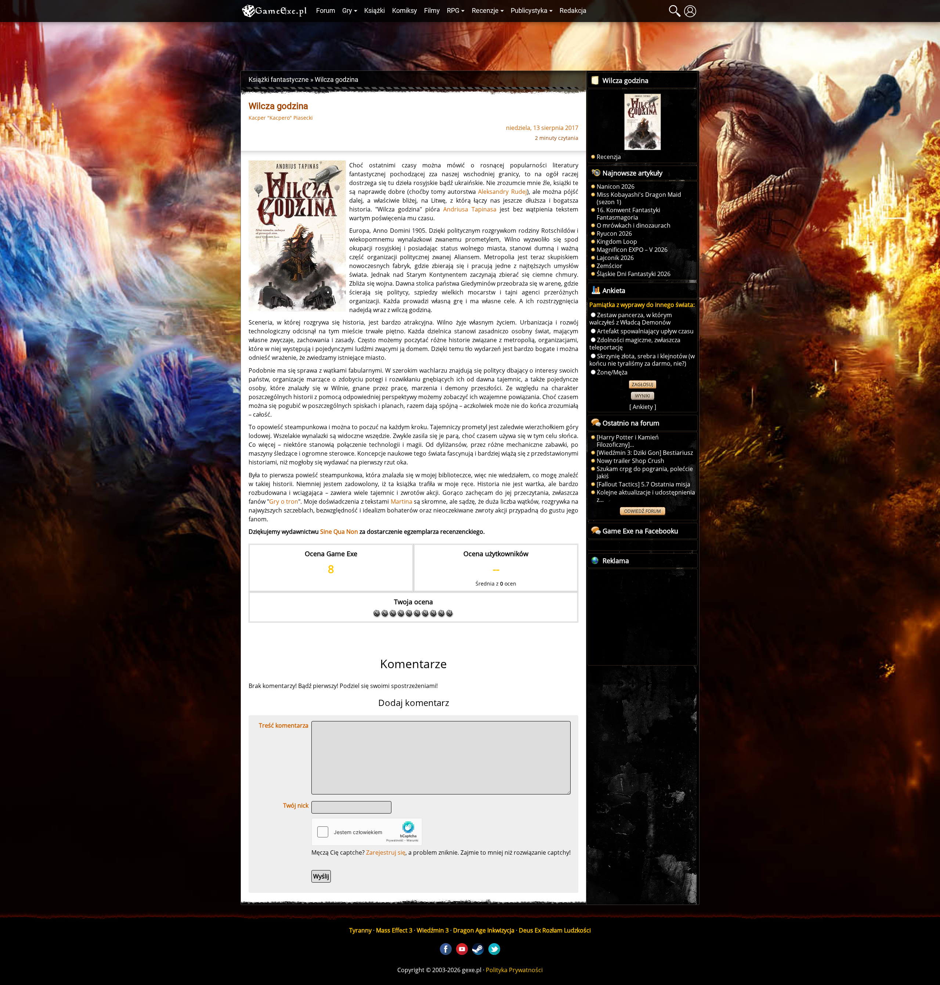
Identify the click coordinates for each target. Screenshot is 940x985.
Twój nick (295, 805)
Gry (347, 10)
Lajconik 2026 (615, 258)
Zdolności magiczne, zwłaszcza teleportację (634, 343)
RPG (453, 10)
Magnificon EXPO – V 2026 (632, 250)
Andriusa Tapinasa (469, 209)
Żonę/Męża (612, 372)
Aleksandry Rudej (502, 192)
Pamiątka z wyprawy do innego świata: (642, 305)
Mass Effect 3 (394, 930)
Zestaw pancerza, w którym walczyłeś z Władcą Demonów (630, 318)
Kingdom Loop (617, 242)
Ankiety (643, 407)
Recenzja (609, 157)
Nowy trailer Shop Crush (630, 461)
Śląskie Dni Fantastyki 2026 (633, 274)
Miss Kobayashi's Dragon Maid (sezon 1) (639, 198)
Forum (325, 10)
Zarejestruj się (385, 852)
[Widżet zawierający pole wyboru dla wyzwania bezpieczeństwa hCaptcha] (366, 832)
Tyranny (360, 930)
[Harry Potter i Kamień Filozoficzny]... (628, 441)
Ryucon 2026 (614, 233)
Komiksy (404, 10)
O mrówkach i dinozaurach (633, 225)
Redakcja (573, 10)
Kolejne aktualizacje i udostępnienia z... (646, 496)
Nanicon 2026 (615, 186)
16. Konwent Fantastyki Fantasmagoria (628, 213)
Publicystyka (529, 10)
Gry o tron (283, 501)
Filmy (432, 10)
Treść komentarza (283, 725)
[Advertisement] (470, 44)
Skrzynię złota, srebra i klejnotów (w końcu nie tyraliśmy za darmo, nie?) (642, 359)
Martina (401, 501)
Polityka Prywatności (514, 970)
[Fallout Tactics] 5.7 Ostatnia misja (643, 484)
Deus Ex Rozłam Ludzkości (555, 930)
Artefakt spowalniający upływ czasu (645, 331)
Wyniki (642, 396)
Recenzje (485, 10)
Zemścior (609, 266)
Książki (374, 10)
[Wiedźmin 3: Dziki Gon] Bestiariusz (645, 453)
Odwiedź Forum (642, 511)
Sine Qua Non (339, 532)
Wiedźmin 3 (433, 930)
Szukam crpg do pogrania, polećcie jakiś (645, 472)
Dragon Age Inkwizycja (483, 930)
